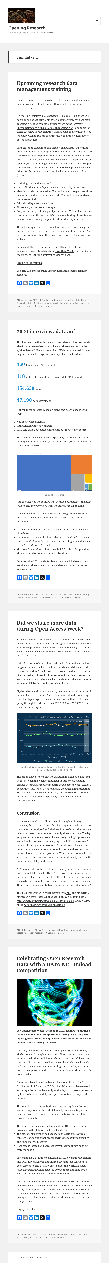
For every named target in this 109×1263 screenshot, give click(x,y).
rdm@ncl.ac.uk (25, 1201)
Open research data (69, 303)
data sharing (83, 594)
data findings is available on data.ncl (44, 904)
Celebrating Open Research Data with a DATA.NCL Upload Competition (54, 964)
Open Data (75, 300)
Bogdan (45, 300)
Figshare (22, 643)
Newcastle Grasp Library (31, 421)
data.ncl (57, 300)
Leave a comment (45, 306)
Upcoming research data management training (47, 86)
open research (51, 303)
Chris (46, 594)
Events (65, 300)
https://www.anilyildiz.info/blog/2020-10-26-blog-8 (45, 900)
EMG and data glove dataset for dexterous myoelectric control (52, 429)
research (84, 303)
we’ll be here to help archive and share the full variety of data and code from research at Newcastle (54, 565)
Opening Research (27, 27)
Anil (68, 892)
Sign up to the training (29, 262)
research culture (25, 306)
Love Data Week (64, 250)
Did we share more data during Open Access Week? (50, 625)
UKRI (29, 303)
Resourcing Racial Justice (62, 1066)
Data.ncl (21, 1050)
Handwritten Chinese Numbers (34, 425)
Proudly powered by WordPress (32, 1257)
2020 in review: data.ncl (46, 331)
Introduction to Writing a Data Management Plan (45, 127)
